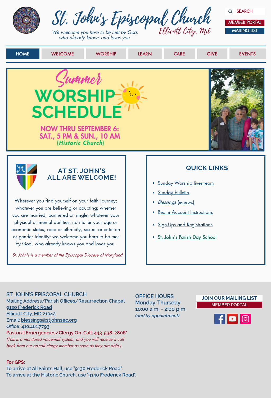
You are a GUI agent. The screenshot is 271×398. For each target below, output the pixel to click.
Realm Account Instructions (185, 212)
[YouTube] (232, 319)
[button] (63, 53)
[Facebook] (219, 319)
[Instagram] (245, 319)
